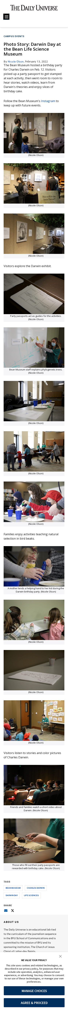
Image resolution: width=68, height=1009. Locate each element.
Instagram (48, 101)
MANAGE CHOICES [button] (34, 991)
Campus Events (14, 36)
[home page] (34, 9)
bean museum (13, 888)
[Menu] (6, 17)
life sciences (31, 895)
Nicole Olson (16, 61)
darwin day (12, 895)
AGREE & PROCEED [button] (34, 1003)
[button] (60, 956)
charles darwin (36, 888)
